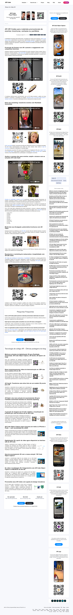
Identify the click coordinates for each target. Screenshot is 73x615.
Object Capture (9, 212)
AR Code (8, 2)
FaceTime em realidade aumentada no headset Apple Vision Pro (57, 369)
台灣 (63, 611)
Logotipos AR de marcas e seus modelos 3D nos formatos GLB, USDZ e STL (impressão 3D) (58, 397)
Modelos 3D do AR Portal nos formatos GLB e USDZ (57, 341)
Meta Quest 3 (11, 151)
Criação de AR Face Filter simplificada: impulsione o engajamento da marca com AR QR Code (58, 277)
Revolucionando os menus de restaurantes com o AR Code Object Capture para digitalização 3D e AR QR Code (58, 282)
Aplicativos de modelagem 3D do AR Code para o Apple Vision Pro (58, 290)
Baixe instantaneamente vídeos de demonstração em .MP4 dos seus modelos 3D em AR (25, 370)
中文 (33, 609)
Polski (59, 610)
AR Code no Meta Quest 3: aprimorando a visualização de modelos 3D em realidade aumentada (58, 325)
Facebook (35, 34)
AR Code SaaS (22, 52)
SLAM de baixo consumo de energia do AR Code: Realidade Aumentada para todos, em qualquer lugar (58, 267)
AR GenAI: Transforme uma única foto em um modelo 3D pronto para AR (25, 384)
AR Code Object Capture (58, 25)
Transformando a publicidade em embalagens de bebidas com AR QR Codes (58, 321)
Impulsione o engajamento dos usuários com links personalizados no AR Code (58, 333)
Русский (50, 611)
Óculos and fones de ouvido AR (56, 180)
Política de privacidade (56, 607)
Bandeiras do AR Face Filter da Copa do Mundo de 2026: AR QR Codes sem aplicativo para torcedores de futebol (58, 197)
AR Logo (8, 219)
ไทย (57, 611)
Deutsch (43, 609)
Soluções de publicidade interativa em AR (14, 199)
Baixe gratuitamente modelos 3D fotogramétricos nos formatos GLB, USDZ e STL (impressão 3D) (58, 225)
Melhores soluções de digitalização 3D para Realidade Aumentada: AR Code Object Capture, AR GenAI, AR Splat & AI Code (25, 355)
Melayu (48, 610)
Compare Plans (29, 339)
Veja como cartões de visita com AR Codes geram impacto (25, 331)
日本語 (41, 610)
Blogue (64, 607)
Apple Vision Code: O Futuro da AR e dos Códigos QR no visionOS (58, 405)
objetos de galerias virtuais (18, 205)
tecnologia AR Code (30, 41)
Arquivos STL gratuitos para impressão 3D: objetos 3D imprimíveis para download (58, 217)
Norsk (52, 610)
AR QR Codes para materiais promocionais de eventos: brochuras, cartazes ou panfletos (24, 30)
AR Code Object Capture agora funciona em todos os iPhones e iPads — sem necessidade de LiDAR (25, 427)
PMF (61, 607)
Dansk (40, 609)
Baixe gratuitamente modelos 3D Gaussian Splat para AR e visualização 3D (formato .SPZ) (58, 208)
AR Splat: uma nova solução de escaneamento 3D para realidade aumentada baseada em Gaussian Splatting (22, 398)
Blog (48, 2)
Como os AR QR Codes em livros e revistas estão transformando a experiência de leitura (58, 380)
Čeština (36, 609)
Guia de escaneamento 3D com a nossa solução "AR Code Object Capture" (23, 454)
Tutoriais (64, 180)
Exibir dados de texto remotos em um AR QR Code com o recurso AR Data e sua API (58, 307)
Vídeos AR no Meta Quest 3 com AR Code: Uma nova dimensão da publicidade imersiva (58, 316)
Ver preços (29, 503)
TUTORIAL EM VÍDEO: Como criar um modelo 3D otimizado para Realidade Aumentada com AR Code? (57, 354)
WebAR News (58, 183)
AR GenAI (40, 209)
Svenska (54, 611)
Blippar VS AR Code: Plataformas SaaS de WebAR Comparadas (58, 384)
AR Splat (8, 213)
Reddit (45, 34)
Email (42, 34)
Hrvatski (63, 609)
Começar (66, 2)
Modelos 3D (54, 178)
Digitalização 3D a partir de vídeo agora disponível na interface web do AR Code (25, 441)
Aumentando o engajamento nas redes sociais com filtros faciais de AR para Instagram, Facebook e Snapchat (57, 311)
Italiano (38, 610)
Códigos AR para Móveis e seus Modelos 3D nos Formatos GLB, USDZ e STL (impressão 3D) (58, 392)
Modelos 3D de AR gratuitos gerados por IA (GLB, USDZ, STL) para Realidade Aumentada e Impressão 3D (58, 213)
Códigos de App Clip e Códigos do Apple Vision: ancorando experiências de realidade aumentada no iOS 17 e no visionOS (58, 374)
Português (63, 610)
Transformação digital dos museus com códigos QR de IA (57, 286)
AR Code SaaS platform (13, 329)
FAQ (54, 2)
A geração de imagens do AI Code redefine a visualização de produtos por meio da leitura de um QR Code (24, 412)
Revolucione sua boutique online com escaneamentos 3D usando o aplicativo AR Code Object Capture (58, 272)
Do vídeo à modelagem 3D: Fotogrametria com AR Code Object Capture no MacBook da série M (25, 468)
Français (57, 609)
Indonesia (34, 610)
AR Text (8, 215)
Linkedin (39, 34)
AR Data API (9, 220)
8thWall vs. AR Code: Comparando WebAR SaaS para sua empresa (58, 401)
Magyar (67, 609)
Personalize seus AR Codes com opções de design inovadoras (25, 482)
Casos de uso (33, 2)
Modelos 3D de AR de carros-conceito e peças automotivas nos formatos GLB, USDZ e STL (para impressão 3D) (57, 410)
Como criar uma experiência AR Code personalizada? (57, 337)
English (47, 609)
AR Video (33, 151)
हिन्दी (60, 609)
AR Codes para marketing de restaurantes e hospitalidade (17, 258)
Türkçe (60, 611)
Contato (67, 607)
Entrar (59, 2)
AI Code (8, 222)
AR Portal (8, 218)
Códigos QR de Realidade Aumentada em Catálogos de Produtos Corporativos (58, 414)
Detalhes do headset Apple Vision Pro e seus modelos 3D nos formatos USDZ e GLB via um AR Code (57, 364)
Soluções (24, 2)
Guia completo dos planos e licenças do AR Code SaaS (58, 298)
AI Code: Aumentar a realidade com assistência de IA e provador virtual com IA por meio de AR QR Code (58, 302)
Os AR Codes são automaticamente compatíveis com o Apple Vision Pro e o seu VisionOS (58, 359)
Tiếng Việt (67, 611)
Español (50, 609)
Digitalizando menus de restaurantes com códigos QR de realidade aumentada (58, 388)
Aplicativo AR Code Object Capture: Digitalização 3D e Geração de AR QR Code (58, 329)
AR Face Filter (39, 151)
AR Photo (8, 217)
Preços (42, 2)
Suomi (54, 609)
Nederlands (55, 610)
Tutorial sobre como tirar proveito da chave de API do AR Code (58, 294)
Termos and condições (47, 607)
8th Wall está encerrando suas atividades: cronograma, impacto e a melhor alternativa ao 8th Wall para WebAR (58, 230)
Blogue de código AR (10, 7)
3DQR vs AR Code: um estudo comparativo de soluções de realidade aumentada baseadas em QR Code (58, 345)
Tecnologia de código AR (20, 34)
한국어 (45, 610)
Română (67, 610)
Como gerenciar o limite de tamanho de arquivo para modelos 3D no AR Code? (57, 350)
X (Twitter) (31, 34)
